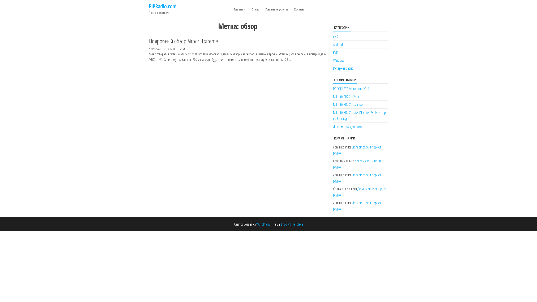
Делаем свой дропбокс (347, 126)
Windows (339, 60)
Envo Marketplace (292, 224)
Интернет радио (343, 68)
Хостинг (299, 9)
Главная (239, 9)
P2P (335, 52)
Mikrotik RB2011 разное (348, 104)
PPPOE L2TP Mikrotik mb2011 (351, 88)
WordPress (263, 224)
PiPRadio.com (163, 6)
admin (171, 49)
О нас (255, 9)
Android (338, 44)
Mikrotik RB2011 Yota (346, 96)
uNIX (335, 36)
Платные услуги (276, 9)
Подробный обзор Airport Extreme (183, 41)
